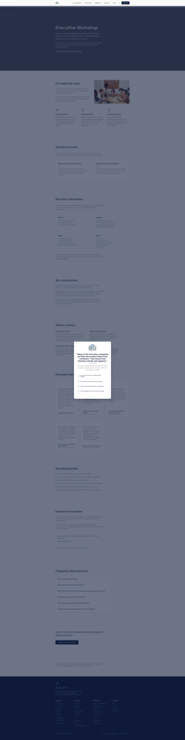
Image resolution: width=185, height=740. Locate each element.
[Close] (109, 343)
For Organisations (77, 3)
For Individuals (88, 3)
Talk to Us (125, 3)
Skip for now (92, 396)
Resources (106, 3)
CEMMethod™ (98, 3)
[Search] (119, 3)
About (114, 3)
